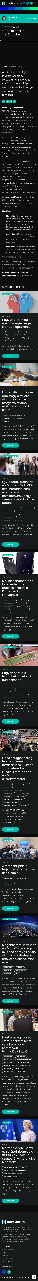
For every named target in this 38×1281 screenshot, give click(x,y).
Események (33, 18)
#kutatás (7, 514)
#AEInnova (7, 784)
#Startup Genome (9, 694)
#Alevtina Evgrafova (22, 784)
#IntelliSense (23, 1065)
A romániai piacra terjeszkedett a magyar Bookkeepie (18, 869)
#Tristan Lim (8, 341)
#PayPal (17, 606)
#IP (32, 688)
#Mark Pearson (8, 517)
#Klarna (22, 603)
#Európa (15, 508)
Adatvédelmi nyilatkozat (9, 1258)
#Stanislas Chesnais (10, 805)
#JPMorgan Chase (9, 603)
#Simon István (20, 1068)
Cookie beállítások (7, 1261)
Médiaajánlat (5, 1252)
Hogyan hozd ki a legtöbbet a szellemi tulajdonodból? (16, 676)
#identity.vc (7, 511)
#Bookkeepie (8, 878)
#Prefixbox (7, 1068)
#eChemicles (21, 1056)
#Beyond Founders (9, 332)
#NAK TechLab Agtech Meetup (13, 66)
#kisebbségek (21, 511)
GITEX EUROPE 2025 (8, 1249)
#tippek (24, 338)
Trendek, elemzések (10, 456)
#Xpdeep (24, 805)
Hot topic (7, 1122)
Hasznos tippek (8, 294)
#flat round (7, 970)
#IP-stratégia (8, 691)
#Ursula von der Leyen (11, 1176)
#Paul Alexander (19, 418)
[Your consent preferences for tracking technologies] (34, 1277)
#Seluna (20, 517)
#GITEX (18, 787)
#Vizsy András (8, 884)
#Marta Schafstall (19, 335)
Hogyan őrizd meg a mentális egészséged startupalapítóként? (17, 323)
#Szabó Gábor (8, 1071)
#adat (6, 508)
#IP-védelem (21, 691)
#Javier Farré (21, 796)
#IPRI (31, 691)
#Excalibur (7, 787)
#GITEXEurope (8, 793)
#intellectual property (10, 685)
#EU (23, 1167)
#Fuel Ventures (27, 508)
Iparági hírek (8, 555)
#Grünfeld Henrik (9, 1065)
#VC (17, 973)
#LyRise (6, 799)
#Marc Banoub (18, 799)
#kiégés (6, 335)
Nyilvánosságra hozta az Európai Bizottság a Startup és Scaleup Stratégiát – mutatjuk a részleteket (18, 1155)
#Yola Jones (18, 520)
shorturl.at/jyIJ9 (29, 276)
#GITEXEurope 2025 (23, 793)
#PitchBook (7, 973)
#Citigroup (16, 600)
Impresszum (5, 1255)
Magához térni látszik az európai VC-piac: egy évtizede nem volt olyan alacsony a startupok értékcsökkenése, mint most (19, 953)
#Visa (14, 609)
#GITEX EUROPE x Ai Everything (13, 790)
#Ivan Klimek (8, 796)
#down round (8, 967)
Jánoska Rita (12, 17)
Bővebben (10, 356)
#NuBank (7, 606)
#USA (5, 609)
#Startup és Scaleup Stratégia (13, 1173)
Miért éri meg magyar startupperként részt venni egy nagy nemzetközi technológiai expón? (17, 1044)
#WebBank (24, 609)
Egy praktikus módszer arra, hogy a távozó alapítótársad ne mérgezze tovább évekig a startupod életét (18, 401)
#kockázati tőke (21, 970)
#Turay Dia (18, 881)
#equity (6, 418)
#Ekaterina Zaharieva (10, 1167)
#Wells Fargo (8, 612)
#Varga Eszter (22, 1071)
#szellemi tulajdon (25, 694)
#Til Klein (7, 520)
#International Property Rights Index (15, 688)
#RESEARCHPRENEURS (10, 802)
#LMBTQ (17, 514)
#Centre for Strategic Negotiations (14, 415)
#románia (7, 881)
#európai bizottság (20, 1170)
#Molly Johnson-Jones (10, 338)
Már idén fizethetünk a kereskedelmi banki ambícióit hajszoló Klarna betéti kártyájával (17, 588)
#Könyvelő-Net (21, 878)
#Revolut (27, 606)
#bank (6, 600)
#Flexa (22, 332)
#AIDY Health (8, 1056)
